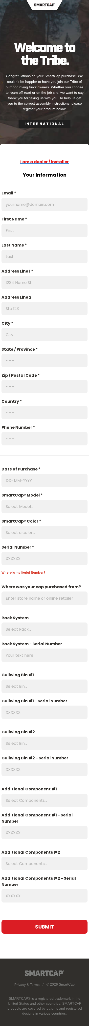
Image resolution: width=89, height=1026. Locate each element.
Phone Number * (18, 427)
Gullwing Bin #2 (18, 732)
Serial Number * (17, 547)
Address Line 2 (16, 297)
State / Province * (19, 349)
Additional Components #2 (30, 852)
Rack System (15, 618)
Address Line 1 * (17, 271)
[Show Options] (82, 506)
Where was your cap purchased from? (41, 587)
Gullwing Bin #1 (17, 675)
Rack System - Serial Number (31, 644)
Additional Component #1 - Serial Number (37, 818)
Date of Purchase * (21, 469)
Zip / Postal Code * (20, 375)
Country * (11, 401)
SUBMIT (44, 926)
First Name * (14, 219)
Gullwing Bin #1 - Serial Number (34, 701)
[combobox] (43, 506)
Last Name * (14, 245)
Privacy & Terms (27, 985)
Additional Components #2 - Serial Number (38, 881)
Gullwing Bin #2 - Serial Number (34, 758)
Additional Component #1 (29, 789)
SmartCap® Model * (22, 495)
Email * (8, 193)
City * (7, 323)
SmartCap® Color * (21, 521)
